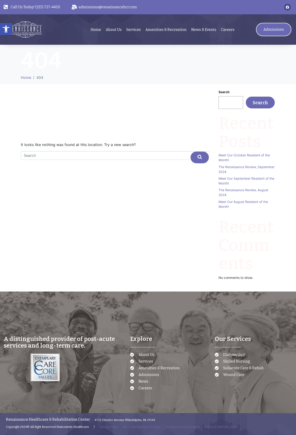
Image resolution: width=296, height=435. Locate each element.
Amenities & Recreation (166, 29)
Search (224, 92)
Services (133, 29)
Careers (227, 29)
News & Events (203, 29)
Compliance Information (182, 427)
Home (96, 29)
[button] (6, 29)
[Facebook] (287, 7)
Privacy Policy (108, 427)
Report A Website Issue (220, 427)
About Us (114, 29)
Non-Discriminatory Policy (141, 427)
